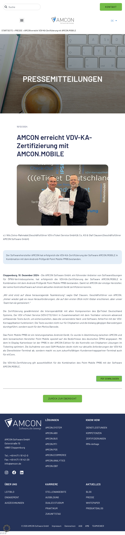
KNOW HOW (93, 420)
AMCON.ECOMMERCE (55, 455)
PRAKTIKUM (51, 508)
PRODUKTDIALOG (94, 508)
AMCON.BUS (51, 438)
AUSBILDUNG (52, 497)
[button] (21, 20)
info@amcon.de (13, 463)
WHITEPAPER (93, 502)
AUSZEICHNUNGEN (14, 502)
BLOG (88, 491)
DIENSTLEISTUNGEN (96, 427)
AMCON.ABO (51, 433)
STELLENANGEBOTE (55, 491)
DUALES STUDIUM (54, 502)
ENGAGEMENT (12, 497)
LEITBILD (9, 491)
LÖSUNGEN (52, 420)
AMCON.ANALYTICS (55, 460)
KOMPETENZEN (94, 433)
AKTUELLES (93, 484)
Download (109, 379)
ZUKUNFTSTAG (53, 513)
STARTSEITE (7, 30)
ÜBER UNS (11, 484)
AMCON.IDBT (51, 466)
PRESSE (18, 30)
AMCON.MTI (51, 444)
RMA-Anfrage (92, 444)
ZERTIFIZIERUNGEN (96, 438)
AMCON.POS (51, 449)
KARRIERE (51, 484)
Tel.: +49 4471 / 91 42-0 (16, 455)
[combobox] (22, 7)
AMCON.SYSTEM (53, 427)
